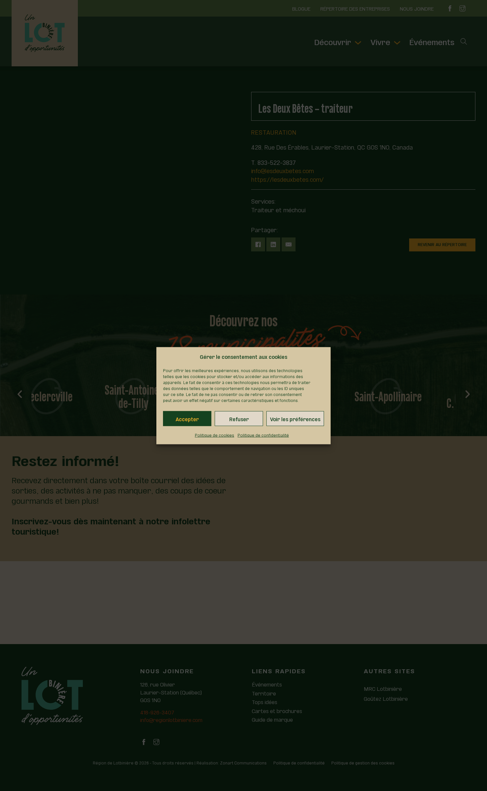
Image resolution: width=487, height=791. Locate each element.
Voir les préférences (295, 418)
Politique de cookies (214, 434)
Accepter (187, 418)
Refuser (239, 418)
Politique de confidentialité (263, 434)
